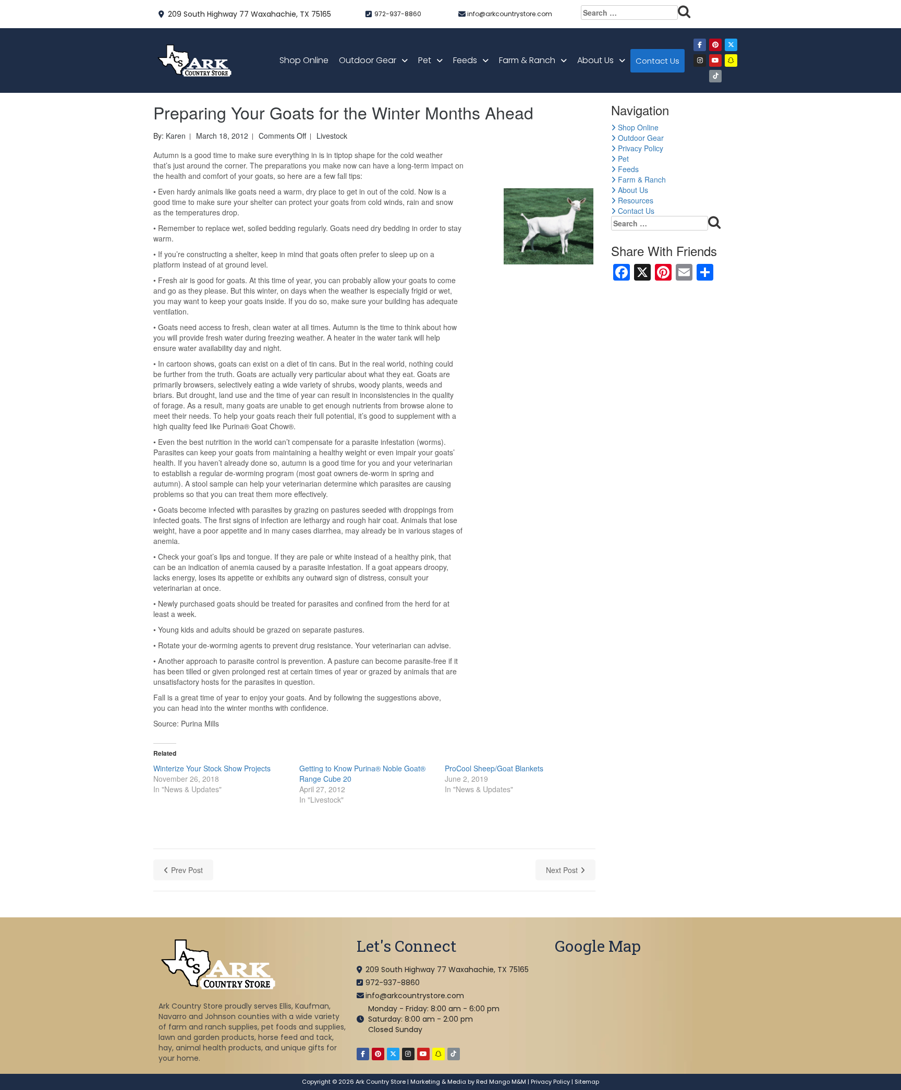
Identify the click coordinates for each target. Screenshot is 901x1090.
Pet (424, 60)
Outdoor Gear (367, 60)
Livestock (331, 135)
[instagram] (699, 60)
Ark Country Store (381, 1081)
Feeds (465, 60)
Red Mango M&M (501, 1081)
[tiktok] (715, 76)
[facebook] (699, 45)
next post (562, 870)
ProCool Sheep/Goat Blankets (494, 768)
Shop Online (303, 60)
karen (176, 135)
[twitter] (731, 45)
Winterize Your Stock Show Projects (212, 768)
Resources (634, 200)
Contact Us (657, 60)
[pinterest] (715, 45)
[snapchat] (731, 60)
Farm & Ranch (527, 60)
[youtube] (715, 60)
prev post (187, 870)
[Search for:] (636, 12)
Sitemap (587, 1081)
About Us (595, 60)
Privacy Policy (639, 148)
